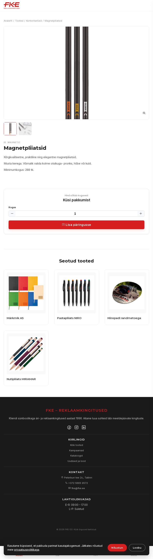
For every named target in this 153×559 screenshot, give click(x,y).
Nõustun (117, 547)
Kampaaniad (76, 450)
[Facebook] (69, 427)
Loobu (137, 547)
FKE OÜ (69, 529)
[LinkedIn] (84, 427)
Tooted (19, 20)
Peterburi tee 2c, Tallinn (77, 477)
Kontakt (76, 472)
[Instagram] (76, 427)
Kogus (12, 207)
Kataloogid (76, 455)
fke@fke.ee (78, 488)
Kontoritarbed (34, 20)
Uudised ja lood (77, 460)
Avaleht (8, 20)
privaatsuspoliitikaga (26, 549)
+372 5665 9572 (78, 482)
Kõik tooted (76, 444)
